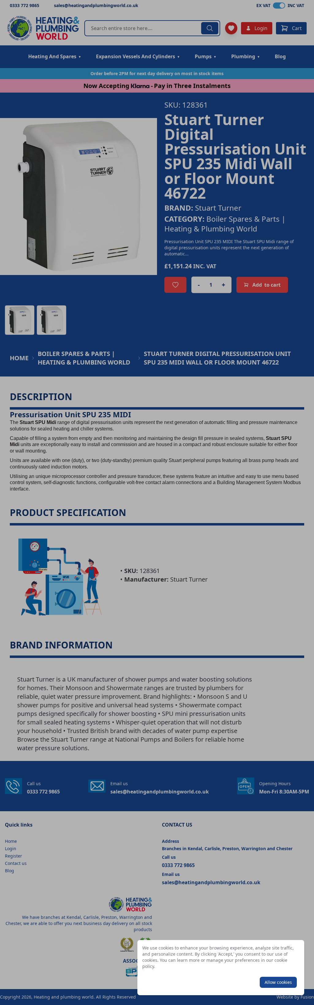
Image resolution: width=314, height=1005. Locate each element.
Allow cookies (278, 982)
